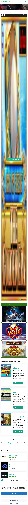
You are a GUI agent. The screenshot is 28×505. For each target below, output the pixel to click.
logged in (11, 443)
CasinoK (12, 474)
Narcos (16, 392)
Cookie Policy (10, 503)
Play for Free (15, 159)
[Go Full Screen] (4, 15)
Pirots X (16, 368)
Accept (14, 493)
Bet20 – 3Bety (13, 455)
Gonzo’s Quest (18, 417)
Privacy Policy (16, 503)
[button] (26, 480)
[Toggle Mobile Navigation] (25, 2)
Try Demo (14, 314)
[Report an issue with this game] (2, 15)
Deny (14, 497)
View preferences (14, 500)
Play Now (19, 382)
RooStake (12, 465)
